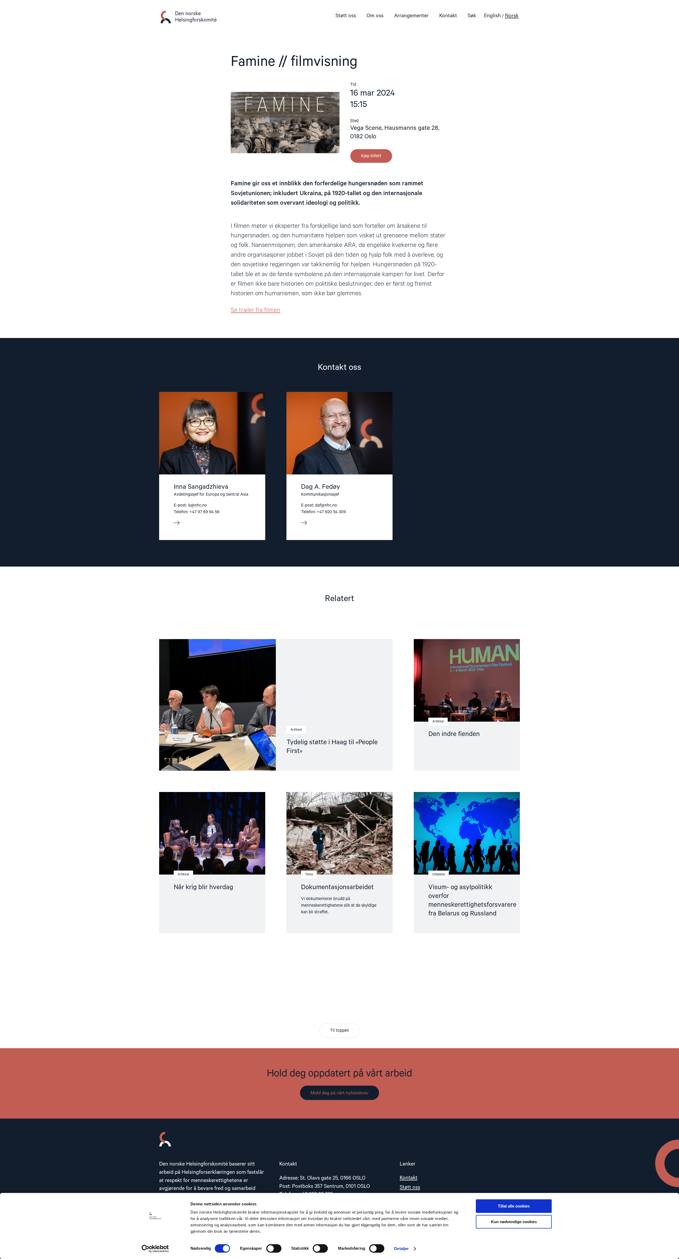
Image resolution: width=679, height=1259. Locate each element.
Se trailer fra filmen (255, 310)
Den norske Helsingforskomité (196, 17)
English (492, 16)
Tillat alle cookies (514, 1206)
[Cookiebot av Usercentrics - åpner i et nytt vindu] (155, 1249)
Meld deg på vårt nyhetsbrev (339, 1093)
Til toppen (339, 1030)
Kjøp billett (371, 156)
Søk (472, 16)
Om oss (375, 16)
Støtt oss (346, 16)
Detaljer (401, 1248)
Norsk (512, 16)
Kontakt (448, 16)
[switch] (273, 1248)
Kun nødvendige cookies (514, 1221)
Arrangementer (411, 16)
